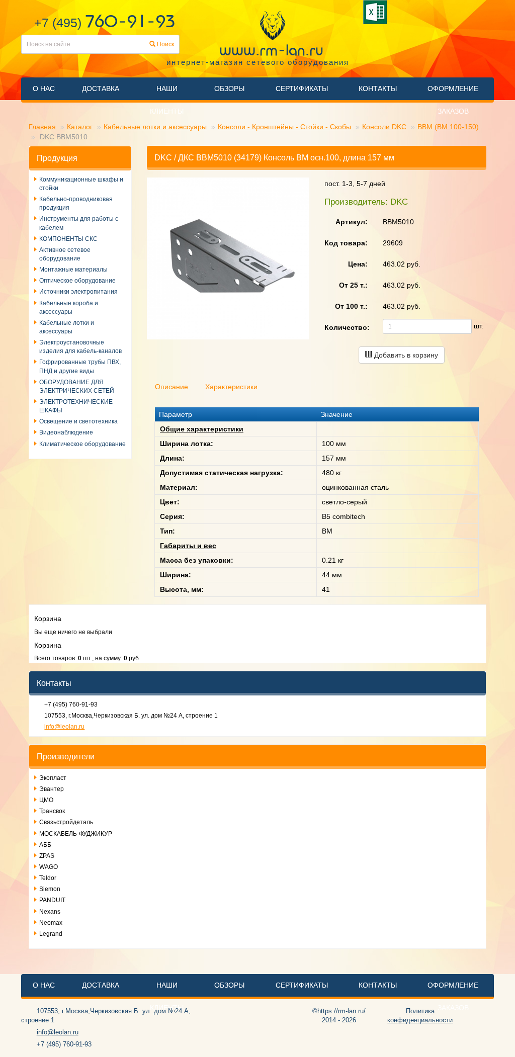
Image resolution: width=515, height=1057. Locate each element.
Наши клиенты (167, 99)
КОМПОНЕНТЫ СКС (68, 238)
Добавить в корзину (405, 355)
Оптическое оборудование (77, 280)
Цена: (358, 264)
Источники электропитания (78, 291)
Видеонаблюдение (66, 432)
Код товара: (346, 243)
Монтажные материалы (73, 269)
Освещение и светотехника (78, 421)
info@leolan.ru (64, 726)
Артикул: (351, 222)
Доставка (100, 88)
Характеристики (231, 387)
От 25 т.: (353, 285)
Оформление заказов (452, 99)
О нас (44, 88)
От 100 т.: (351, 306)
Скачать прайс (377, 12)
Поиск (164, 44)
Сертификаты (302, 88)
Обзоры (229, 88)
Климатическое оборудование (82, 444)
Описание (171, 387)
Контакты (378, 88)
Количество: (347, 327)
